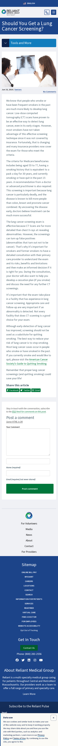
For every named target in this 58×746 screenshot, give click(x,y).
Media (29, 529)
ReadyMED (29, 608)
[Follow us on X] (23, 660)
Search (29, 594)
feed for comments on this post (29, 411)
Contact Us (29, 647)
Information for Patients (29, 599)
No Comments (49, 91)
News (29, 534)
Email (20, 479)
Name (13, 467)
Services (29, 603)
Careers (29, 581)
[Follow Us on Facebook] (17, 660)
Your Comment (13, 427)
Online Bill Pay (29, 572)
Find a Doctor (29, 617)
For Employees (29, 621)
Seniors (18, 89)
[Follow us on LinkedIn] (29, 660)
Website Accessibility (29, 625)
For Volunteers (29, 523)
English (31, 3)
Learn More (29, 694)
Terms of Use (19, 738)
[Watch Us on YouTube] (41, 660)
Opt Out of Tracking (29, 630)
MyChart (29, 576)
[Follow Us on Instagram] (35, 660)
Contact (29, 546)
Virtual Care (29, 612)
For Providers (29, 551)
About (29, 540)
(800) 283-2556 (33, 654)
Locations (29, 585)
